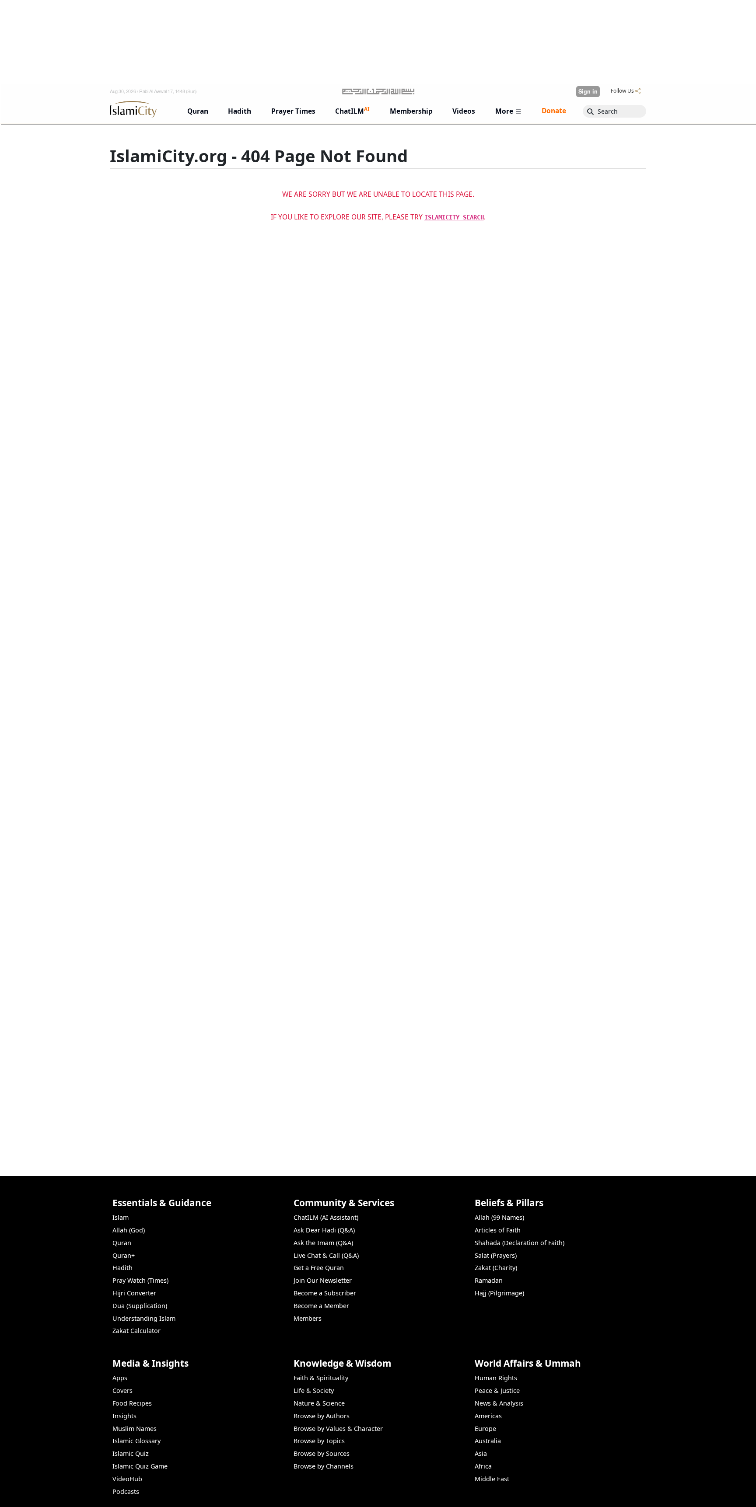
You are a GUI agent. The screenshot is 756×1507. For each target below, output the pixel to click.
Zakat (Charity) (496, 1267)
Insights (124, 1416)
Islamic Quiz (130, 1453)
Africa (483, 1466)
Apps (119, 1378)
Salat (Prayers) (496, 1255)
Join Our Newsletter (323, 1280)
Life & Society (314, 1390)
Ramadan (489, 1280)
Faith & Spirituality (321, 1378)
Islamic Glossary (136, 1441)
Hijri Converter (134, 1293)
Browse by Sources (322, 1453)
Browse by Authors (322, 1416)
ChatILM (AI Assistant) (326, 1217)
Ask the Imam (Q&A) (323, 1243)
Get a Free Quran (319, 1267)
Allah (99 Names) (499, 1217)
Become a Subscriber (325, 1293)
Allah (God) (128, 1230)
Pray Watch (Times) (140, 1280)
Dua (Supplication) (139, 1306)
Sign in (588, 91)
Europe (485, 1428)
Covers (122, 1390)
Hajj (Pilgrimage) (499, 1293)
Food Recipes (132, 1403)
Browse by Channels (324, 1466)
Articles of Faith (498, 1230)
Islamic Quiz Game (140, 1466)
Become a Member (321, 1306)
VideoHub (127, 1479)
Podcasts (125, 1491)
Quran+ (123, 1255)
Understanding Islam (143, 1318)
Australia (488, 1441)
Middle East (492, 1479)
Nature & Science (319, 1403)
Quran (121, 1243)
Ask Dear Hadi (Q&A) (324, 1230)
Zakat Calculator (136, 1330)
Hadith (122, 1267)
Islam (120, 1217)
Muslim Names (134, 1428)
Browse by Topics (319, 1441)
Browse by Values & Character (338, 1428)
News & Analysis (499, 1403)
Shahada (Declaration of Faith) (519, 1243)
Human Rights (496, 1378)
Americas (488, 1416)
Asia (481, 1453)
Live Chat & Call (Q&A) (326, 1255)
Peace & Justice (497, 1390)
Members (308, 1318)
